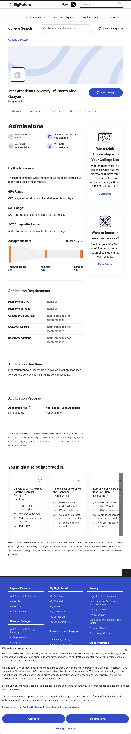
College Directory (18, 39)
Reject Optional (97, 718)
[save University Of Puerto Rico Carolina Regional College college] (40, 480)
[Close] (126, 650)
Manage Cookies (65, 728)
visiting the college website (53, 374)
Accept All (34, 718)
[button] (114, 15)
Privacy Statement (70, 707)
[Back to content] (27, 446)
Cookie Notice (30, 707)
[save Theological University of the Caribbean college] (79, 480)
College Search (20, 28)
